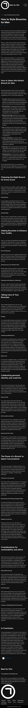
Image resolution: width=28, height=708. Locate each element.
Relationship (21, 700)
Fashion (14, 700)
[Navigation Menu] (25, 5)
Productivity (20, 702)
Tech (14, 702)
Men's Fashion (4, 25)
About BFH (4, 704)
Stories (9, 702)
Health (8, 700)
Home (2, 15)
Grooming (3, 702)
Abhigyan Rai (8, 658)
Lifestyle (3, 700)
